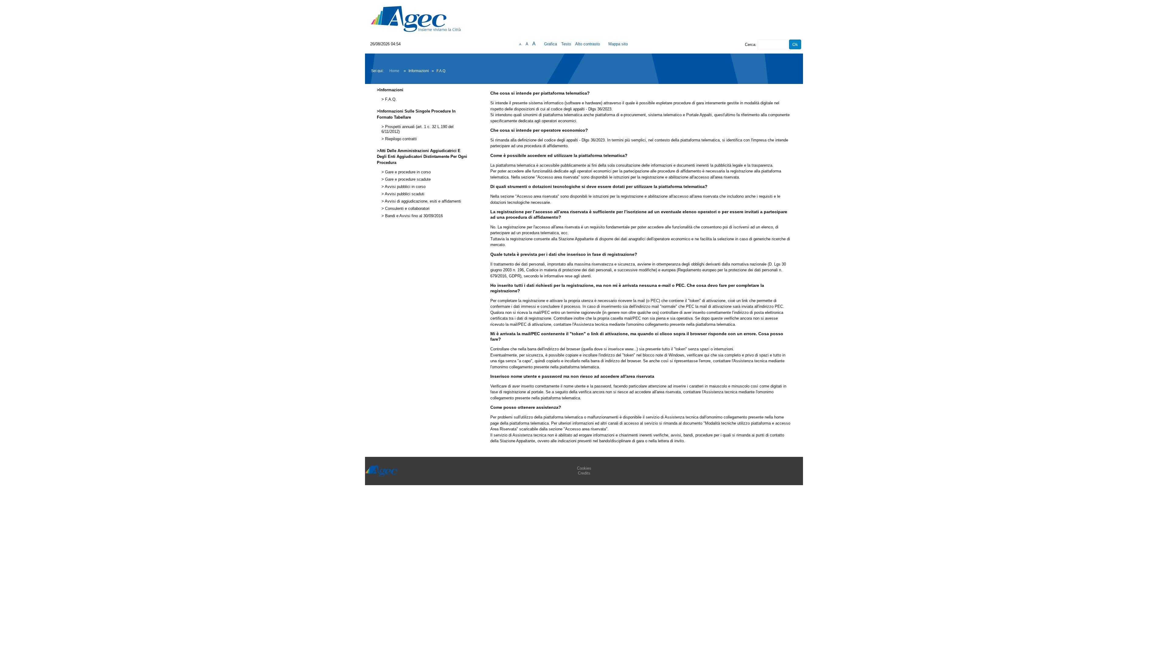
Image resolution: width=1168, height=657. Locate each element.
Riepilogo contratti (400, 139)
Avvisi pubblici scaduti (404, 194)
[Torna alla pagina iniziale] (416, 18)
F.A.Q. (390, 99)
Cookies (584, 468)
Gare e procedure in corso (407, 172)
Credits (584, 473)
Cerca (750, 44)
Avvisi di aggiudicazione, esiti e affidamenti (422, 201)
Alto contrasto (587, 44)
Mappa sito (618, 44)
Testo (566, 44)
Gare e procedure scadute (407, 179)
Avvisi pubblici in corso (405, 187)
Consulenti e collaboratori (406, 209)
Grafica (550, 44)
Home (394, 71)
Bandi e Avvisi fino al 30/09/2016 (413, 216)
